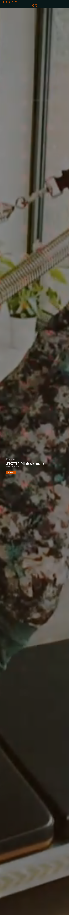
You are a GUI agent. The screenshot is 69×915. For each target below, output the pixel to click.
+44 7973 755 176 (61, 2)
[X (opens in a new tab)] (4, 2)
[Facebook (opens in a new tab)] (6, 2)
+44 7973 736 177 (50, 2)
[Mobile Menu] (65, 5)
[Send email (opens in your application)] (15, 2)
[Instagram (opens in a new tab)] (9, 2)
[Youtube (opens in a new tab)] (12, 2)
